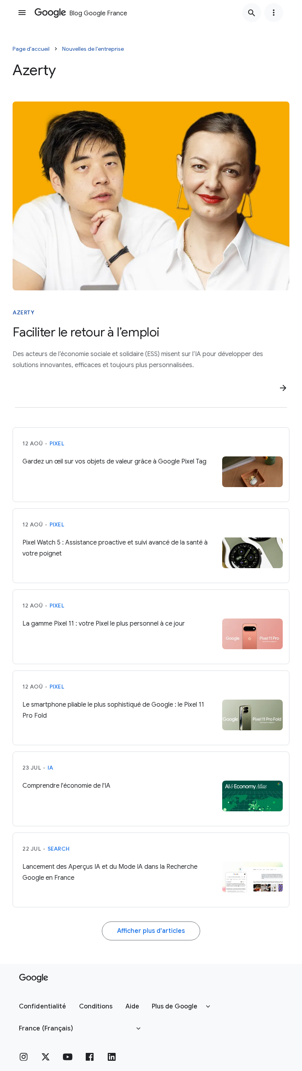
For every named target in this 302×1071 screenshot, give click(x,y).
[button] (42, 1006)
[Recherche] (251, 12)
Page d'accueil (31, 48)
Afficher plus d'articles (151, 931)
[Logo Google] (33, 978)
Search (59, 848)
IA (50, 767)
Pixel (57, 443)
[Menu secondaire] (273, 12)
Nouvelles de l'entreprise (93, 48)
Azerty (23, 312)
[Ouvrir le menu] (22, 12)
